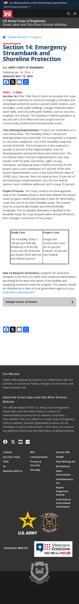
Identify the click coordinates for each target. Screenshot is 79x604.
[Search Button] (67, 13)
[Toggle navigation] (73, 13)
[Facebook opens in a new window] (5, 442)
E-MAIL (18, 92)
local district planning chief (18, 292)
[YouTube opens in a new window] (20, 442)
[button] (18, 6)
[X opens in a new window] (13, 442)
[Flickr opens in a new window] (28, 442)
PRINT (7, 92)
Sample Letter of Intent (21, 302)
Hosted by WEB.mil (16, 548)
